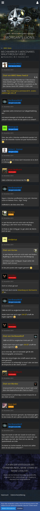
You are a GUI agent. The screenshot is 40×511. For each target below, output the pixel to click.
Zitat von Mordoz (10, 383)
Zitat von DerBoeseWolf (13, 336)
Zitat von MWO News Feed (14, 75)
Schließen (20, 508)
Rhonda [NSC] (8, 57)
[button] (3, 2)
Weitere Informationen (8, 508)
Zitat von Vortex (10, 250)
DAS (23, 314)
